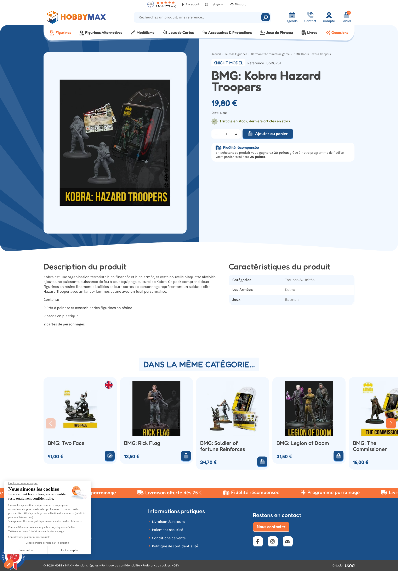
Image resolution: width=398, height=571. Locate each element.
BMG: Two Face (66, 443)
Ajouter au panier (271, 133)
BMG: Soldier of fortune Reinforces (222, 446)
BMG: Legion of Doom (303, 443)
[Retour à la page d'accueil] (82, 17)
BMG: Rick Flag (142, 443)
